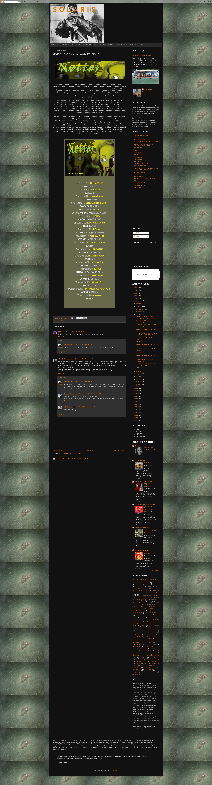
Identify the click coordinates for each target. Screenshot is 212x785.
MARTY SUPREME (139, 187)
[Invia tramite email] (77, 318)
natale (134, 625)
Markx (137, 446)
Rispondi (61, 337)
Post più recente (60, 450)
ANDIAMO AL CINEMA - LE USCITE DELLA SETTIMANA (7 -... (147, 356)
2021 (136, 388)
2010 (136, 418)
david (149, 601)
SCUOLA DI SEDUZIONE (141, 164)
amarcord (156, 581)
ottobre (139, 306)
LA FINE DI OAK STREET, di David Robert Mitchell (150, 530)
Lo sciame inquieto (142, 550)
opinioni (155, 629)
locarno (142, 618)
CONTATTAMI (134, 45)
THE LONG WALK (139, 155)
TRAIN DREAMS (138, 177)
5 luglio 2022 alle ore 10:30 (73, 331)
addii (134, 581)
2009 (136, 420)
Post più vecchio (119, 450)
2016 (136, 401)
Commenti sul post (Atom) (72, 453)
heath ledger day (150, 612)
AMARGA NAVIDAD (139, 152)
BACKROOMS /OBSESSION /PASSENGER (146, 142)
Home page (89, 450)
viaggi (154, 673)
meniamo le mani (149, 621)
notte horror (63, 321)
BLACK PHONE (140, 353)
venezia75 (140, 665)
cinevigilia (142, 599)
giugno (138, 371)
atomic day (139, 585)
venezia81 (135, 671)
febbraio (139, 382)
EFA (133, 606)
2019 (136, 393)
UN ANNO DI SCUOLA (140, 159)
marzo (138, 379)
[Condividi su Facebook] (84, 318)
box (141, 593)
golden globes (137, 610)
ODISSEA (137, 137)
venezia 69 (141, 660)
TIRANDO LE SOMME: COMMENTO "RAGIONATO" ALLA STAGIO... (147, 317)
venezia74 (155, 663)
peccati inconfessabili (151, 634)
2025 (136, 290)
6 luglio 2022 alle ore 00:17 (83, 344)
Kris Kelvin (68, 344)
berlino (150, 586)
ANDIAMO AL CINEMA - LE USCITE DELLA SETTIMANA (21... (147, 330)
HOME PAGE (54, 45)
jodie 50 (139, 616)
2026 (136, 288)
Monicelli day (137, 623)
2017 (136, 399)
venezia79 (135, 669)
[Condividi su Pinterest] (86, 318)
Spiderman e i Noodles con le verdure (149, 485)
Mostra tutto (155, 570)
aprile (138, 376)
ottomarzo (135, 633)
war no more (136, 674)
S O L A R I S (74, 10)
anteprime (156, 583)
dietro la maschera (138, 604)
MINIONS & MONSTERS (141, 139)
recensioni (139, 644)
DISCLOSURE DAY (139, 148)
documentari (152, 604)
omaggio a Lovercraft (139, 629)
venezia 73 (141, 663)
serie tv (143, 648)
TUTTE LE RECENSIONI (83, 45)
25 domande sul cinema (149, 579)
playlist (136, 638)
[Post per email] (72, 318)
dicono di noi (151, 603)
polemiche (151, 638)
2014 (136, 407)
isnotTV (148, 614)
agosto (138, 312)
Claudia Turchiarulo (65, 359)
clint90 (153, 599)
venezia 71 (141, 662)
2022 (136, 298)
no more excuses (154, 625)
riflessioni (136, 646)
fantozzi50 (152, 606)
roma (133, 648)
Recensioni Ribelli (142, 527)
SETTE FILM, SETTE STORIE (103, 45)
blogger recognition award (140, 590)
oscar (153, 631)
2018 (136, 396)
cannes (156, 595)
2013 (136, 410)
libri (148, 616)
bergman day (139, 586)
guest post (152, 610)
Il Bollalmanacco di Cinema (145, 504)
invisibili (136, 614)
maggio (138, 374)
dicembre (139, 301)
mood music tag (151, 623)
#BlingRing (135, 579)
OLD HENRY (139, 342)
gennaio (139, 385)
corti (134, 601)
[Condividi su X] (82, 318)
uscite (145, 652)
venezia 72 (155, 662)
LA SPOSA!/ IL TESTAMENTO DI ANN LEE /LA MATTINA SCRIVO (146, 169)
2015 (136, 404)
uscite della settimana (145, 653)
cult (141, 601)
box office (152, 592)
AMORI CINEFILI (121, 45)
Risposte (63, 341)
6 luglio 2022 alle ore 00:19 (83, 381)
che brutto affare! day (144, 597)
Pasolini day (136, 634)
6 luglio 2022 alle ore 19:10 (86, 407)
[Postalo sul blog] (80, 318)
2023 (136, 296)
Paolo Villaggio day (149, 633)
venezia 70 (155, 660)
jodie (157, 614)
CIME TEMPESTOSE (140, 166)
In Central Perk (140, 460)
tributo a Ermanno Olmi (141, 650)
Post (137, 233)
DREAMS (136, 150)
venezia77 (135, 667)
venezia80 (150, 669)
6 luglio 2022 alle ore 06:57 (90, 394)
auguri (148, 585)
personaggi (139, 636)
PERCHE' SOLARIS (67, 45)
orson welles (142, 631)
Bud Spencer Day (146, 595)
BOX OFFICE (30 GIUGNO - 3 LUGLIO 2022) (145, 364)
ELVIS (138, 368)
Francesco (135, 608)
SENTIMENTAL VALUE (140, 183)
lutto (146, 619)
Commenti (138, 236)
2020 (136, 391)
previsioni (136, 642)
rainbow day (151, 642)
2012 (136, 412)
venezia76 (152, 665)
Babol (60, 331)
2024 (136, 293)
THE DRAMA (137, 161)
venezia (143, 658)
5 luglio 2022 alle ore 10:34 (84, 359)
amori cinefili (142, 583)
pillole (152, 636)
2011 (136, 415)
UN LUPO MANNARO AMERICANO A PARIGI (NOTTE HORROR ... (146, 334)
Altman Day (144, 581)
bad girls (156, 585)
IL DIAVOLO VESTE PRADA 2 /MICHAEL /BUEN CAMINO (143, 145)
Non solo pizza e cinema (144, 482)
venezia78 (149, 667)
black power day (150, 588)
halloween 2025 (137, 612)
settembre (140, 309)
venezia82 (147, 671)
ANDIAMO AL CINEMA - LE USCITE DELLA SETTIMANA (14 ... (147, 345)
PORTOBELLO (138, 157)
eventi (143, 606)
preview (153, 640)
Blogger (115, 771)
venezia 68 (155, 658)
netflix (142, 625)
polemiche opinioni (138, 640)
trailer (153, 648)
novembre (139, 304)
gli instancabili (149, 608)
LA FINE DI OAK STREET (141, 55)
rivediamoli (150, 646)
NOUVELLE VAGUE (139, 185)
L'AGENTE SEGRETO (140, 172)
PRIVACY (143, 45)
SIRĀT (136, 174)
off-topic (153, 627)
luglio (138, 314)
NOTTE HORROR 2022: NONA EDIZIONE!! (145, 360)
